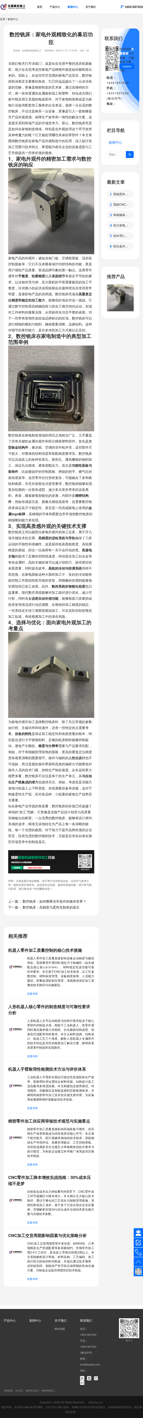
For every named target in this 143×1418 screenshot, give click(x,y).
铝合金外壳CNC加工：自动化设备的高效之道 (121, 246)
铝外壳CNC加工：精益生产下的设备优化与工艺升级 (121, 236)
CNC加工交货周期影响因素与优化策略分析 (47, 1235)
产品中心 (55, 7)
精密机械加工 (48, 1390)
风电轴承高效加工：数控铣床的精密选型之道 (120, 215)
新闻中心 (73, 7)
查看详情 (32, 993)
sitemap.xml (95, 1402)
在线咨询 (126, 66)
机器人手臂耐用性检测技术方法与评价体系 (47, 1069)
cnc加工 (19, 1390)
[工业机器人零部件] (120, 297)
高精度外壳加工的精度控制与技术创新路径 (120, 194)
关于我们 (90, 7)
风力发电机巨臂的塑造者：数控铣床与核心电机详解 (120, 225)
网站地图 (60, 1329)
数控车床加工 (32, 1390)
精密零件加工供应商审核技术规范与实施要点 (49, 1121)
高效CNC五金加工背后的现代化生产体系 (121, 204)
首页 (39, 7)
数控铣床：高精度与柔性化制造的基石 (51, 907)
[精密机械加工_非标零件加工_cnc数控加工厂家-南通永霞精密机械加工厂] (13, 6)
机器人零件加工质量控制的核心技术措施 (45, 950)
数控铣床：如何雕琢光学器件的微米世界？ (54, 901)
